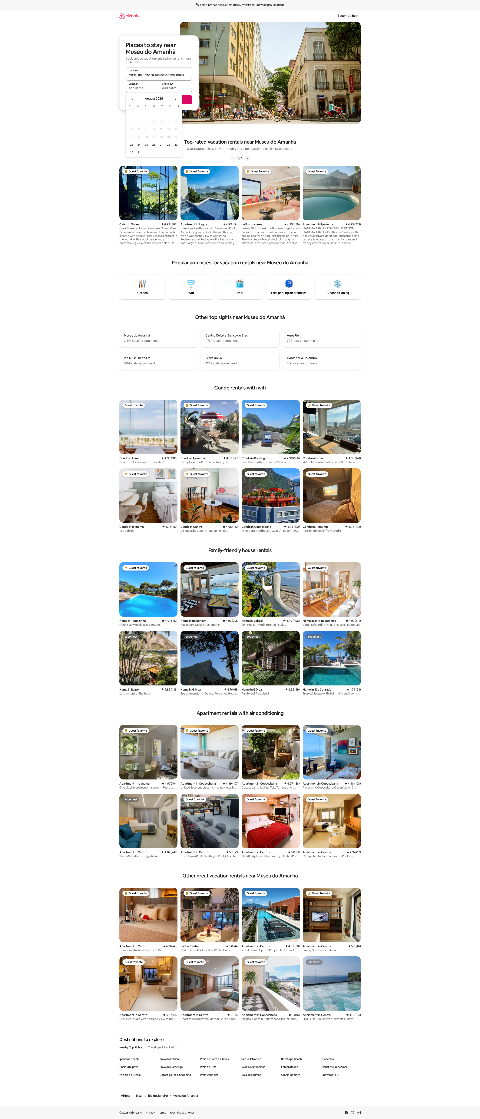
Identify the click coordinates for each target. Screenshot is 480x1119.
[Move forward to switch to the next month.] (175, 99)
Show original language (270, 5)
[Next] (247, 158)
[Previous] (233, 158)
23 (131, 144)
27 (161, 144)
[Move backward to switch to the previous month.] (132, 99)
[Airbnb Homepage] (129, 16)
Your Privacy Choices (182, 1112)
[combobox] (159, 75)
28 (168, 144)
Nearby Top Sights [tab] (130, 1047)
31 (139, 152)
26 (153, 144)
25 (146, 144)
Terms (162, 1112)
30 (131, 152)
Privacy (150, 1112)
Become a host (348, 16)
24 (139, 144)
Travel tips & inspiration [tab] (162, 1047)
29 (175, 144)
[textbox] (142, 88)
